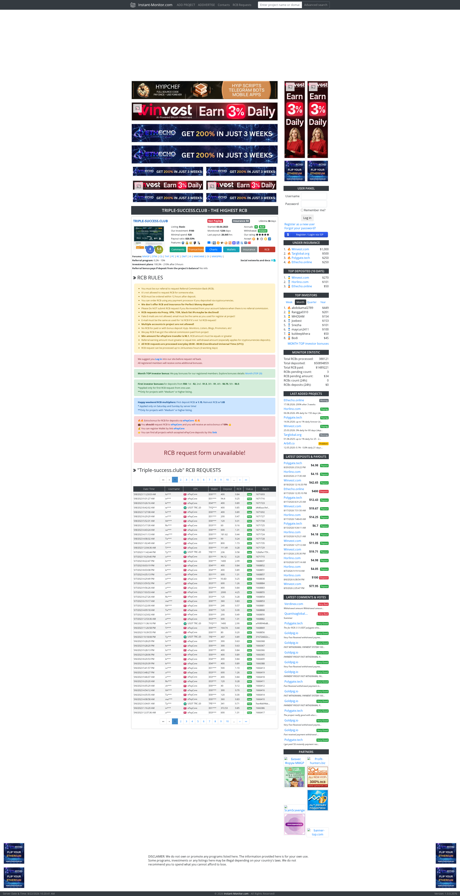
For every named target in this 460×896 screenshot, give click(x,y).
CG (160, 256)
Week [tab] (289, 302)
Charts (213, 249)
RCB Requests (242, 5)
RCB (266, 249)
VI (190, 256)
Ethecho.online (302, 262)
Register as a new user (299, 224)
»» (246, 479)
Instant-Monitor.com (155, 4)
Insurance (249, 249)
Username (291, 196)
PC (172, 256)
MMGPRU (217, 256)
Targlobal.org (300, 253)
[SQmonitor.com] (318, 777)
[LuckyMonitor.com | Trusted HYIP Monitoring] (295, 777)
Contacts (224, 5)
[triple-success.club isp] (214, 242)
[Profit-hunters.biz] (318, 761)
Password (291, 204)
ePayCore (188, 420)
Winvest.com (300, 249)
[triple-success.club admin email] (209, 242)
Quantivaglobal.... (296, 614)
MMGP (146, 256)
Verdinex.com (293, 604)
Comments (177, 249)
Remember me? (314, 210)
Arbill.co (289, 443)
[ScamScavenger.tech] (295, 808)
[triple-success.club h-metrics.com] (218, 242)
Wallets (231, 249)
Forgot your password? (300, 228)
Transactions (196, 249)
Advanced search (315, 5)
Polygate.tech (301, 258)
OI (208, 256)
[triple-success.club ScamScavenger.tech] (222, 242)
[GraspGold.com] (318, 800)
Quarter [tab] (312, 302)
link (214, 432)
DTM (154, 256)
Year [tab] (323, 302)
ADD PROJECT (186, 5)
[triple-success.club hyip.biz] (247, 242)
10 (227, 479)
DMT (184, 256)
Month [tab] (300, 302)
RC (178, 256)
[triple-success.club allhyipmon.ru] (234, 242)
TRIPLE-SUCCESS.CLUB (150, 221)
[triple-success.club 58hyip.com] (237, 242)
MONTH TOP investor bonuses (308, 344)
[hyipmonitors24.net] (230, 242)
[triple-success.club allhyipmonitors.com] (241, 242)
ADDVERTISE (206, 5)
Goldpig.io (291, 633)
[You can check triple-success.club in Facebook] (272, 260)
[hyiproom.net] (295, 824)
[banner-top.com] (318, 832)
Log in (158, 359)
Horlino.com (300, 282)
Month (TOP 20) (253, 373)
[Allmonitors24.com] (226, 242)
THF (167, 256)
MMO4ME (199, 256)
